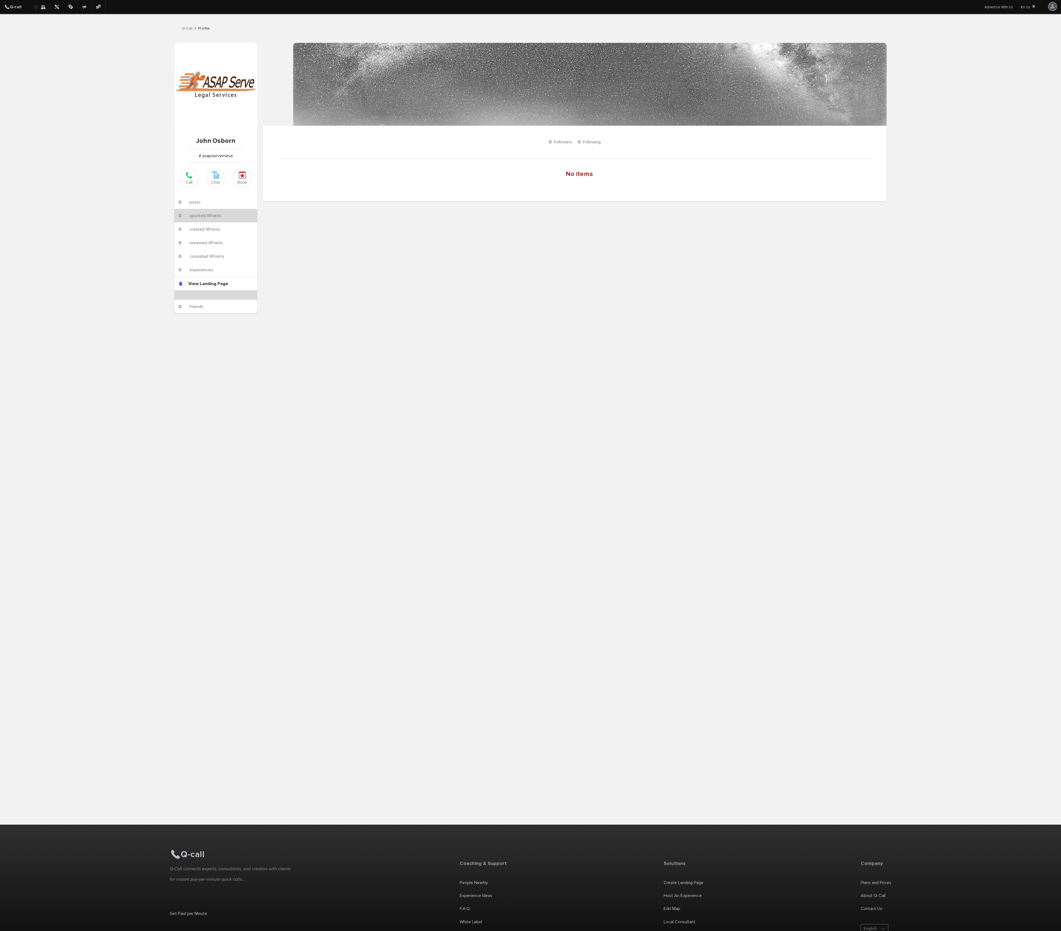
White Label (471, 922)
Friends (190, 306)
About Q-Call (873, 895)
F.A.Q (465, 908)
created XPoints (199, 229)
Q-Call (187, 28)
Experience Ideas (476, 895)
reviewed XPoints (200, 243)
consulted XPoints (201, 256)
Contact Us (871, 908)
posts (189, 202)
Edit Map (672, 908)
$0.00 (1026, 7)
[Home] (18, 7)
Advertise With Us (998, 7)
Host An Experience (683, 895)
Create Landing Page (683, 882)
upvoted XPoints (199, 216)
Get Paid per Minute (188, 913)
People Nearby (474, 882)
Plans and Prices (876, 882)
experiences (195, 270)
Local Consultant (679, 922)
